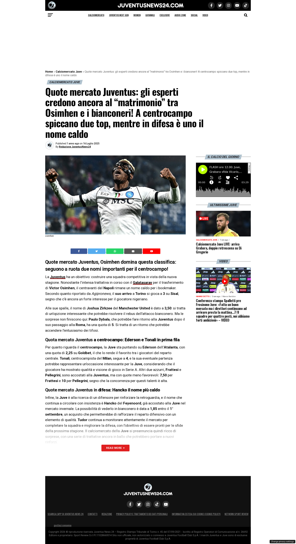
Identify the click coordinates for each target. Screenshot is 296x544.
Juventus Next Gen (119, 15)
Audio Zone (180, 15)
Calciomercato (96, 15)
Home (49, 71)
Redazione (107, 514)
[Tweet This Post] (97, 251)
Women (137, 15)
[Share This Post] (115, 251)
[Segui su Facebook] (130, 504)
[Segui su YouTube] (165, 504)
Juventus (57, 277)
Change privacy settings (282, 541)
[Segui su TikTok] (156, 504)
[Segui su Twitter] (139, 504)
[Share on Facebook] (79, 251)
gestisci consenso (62, 525)
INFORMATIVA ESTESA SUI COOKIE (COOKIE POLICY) (196, 514)
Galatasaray (142, 282)
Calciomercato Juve (69, 71)
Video (205, 15)
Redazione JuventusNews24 (75, 146)
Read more (114, 447)
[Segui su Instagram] (148, 504)
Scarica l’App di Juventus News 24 (66, 514)
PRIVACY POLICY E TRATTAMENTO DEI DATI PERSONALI (142, 514)
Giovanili (150, 15)
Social (194, 15)
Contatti (92, 514)
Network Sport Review (236, 514)
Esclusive (165, 15)
